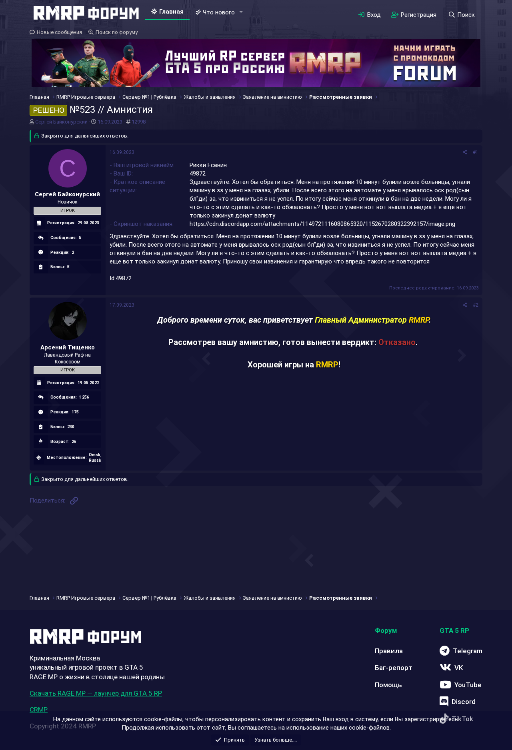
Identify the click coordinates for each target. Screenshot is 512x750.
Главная (171, 11)
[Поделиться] (465, 152)
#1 (475, 152)
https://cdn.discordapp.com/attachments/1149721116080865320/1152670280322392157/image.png (322, 223)
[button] (241, 12)
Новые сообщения (59, 32)
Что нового (219, 12)
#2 (475, 305)
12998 (139, 122)
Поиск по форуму (117, 32)
